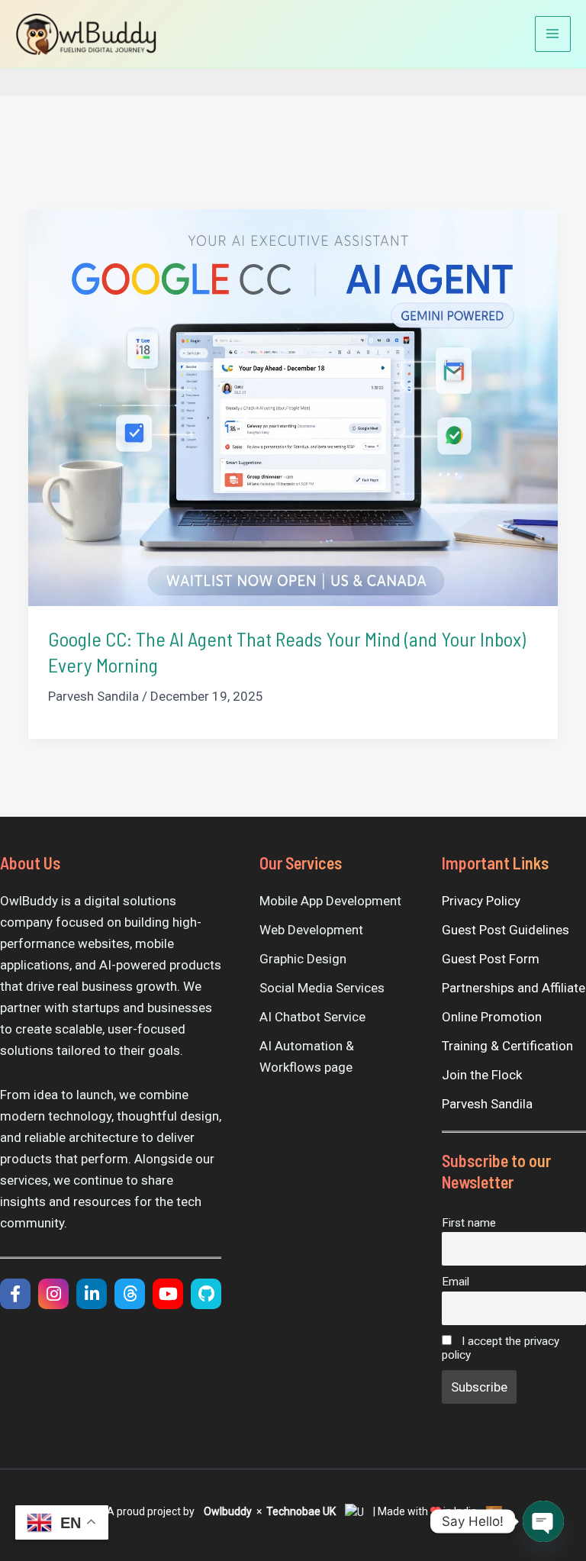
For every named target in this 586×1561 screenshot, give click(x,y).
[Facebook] (15, 1294)
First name (469, 1223)
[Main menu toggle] (553, 34)
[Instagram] (53, 1294)
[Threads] (129, 1294)
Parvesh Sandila (487, 1103)
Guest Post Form (490, 958)
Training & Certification (507, 1045)
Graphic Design (302, 958)
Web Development (311, 929)
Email (455, 1281)
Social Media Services (322, 987)
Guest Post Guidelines (505, 929)
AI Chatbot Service (312, 1016)
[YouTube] (168, 1294)
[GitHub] (206, 1294)
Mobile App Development (330, 900)
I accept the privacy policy (500, 1348)
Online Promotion (492, 1016)
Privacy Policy (481, 900)
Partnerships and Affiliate (513, 987)
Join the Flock (482, 1074)
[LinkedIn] (91, 1294)
